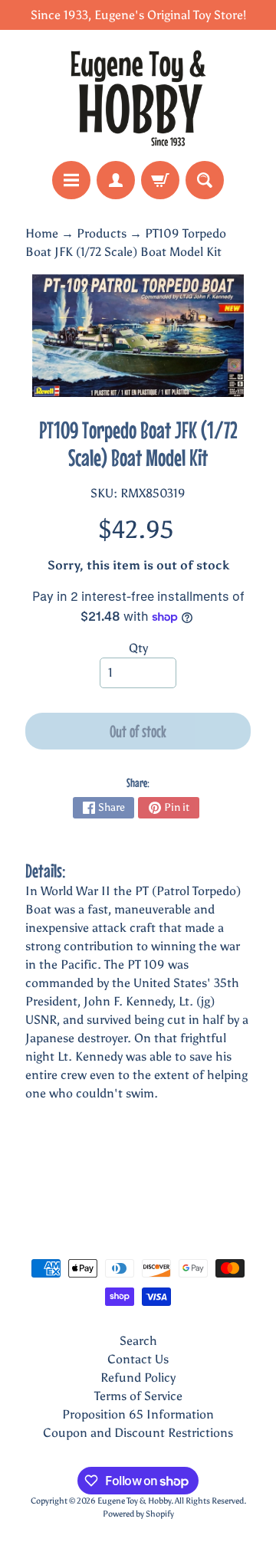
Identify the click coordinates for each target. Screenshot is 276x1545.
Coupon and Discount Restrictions (138, 1432)
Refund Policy (138, 1377)
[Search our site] (205, 180)
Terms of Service (138, 1396)
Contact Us (138, 1359)
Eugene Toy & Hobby (134, 1500)
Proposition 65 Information (138, 1414)
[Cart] (160, 180)
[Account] (116, 180)
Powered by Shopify (138, 1513)
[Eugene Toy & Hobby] (138, 95)
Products (102, 233)
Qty (138, 648)
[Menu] (71, 180)
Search (138, 1340)
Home (41, 233)
